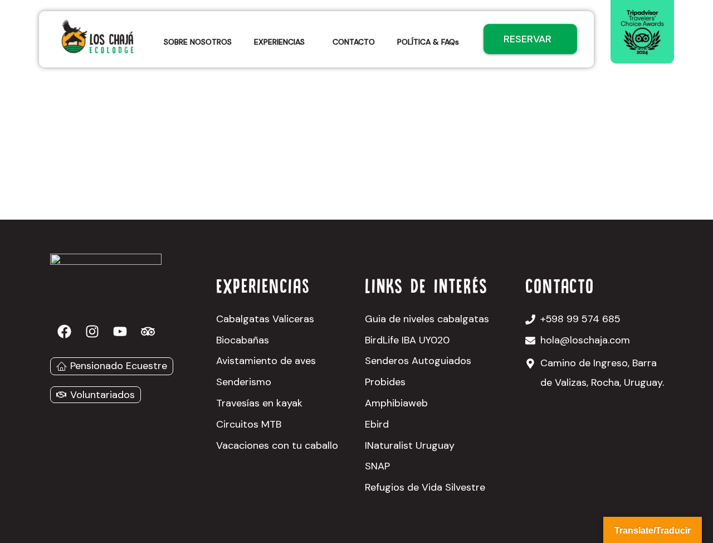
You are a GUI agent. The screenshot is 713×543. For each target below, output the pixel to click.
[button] (282, 42)
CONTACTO (354, 42)
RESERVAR (527, 39)
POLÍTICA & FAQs (428, 42)
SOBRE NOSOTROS (198, 42)
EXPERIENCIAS (279, 42)
